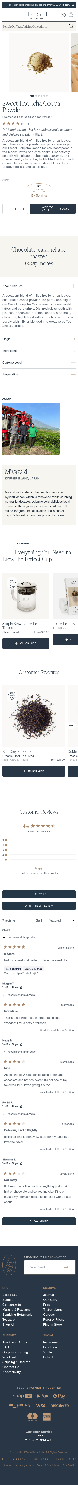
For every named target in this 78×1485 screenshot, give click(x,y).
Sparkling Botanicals (17, 1314)
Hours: (38, 1435)
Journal (48, 1294)
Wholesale (9, 1357)
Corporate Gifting (15, 1352)
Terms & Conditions (48, 1465)
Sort (39, 920)
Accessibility (11, 1372)
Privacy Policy (25, 1465)
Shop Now (64, 4)
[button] (71, 725)
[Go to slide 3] (39, 96)
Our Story (50, 1299)
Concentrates (12, 1304)
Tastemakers (52, 1309)
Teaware (8, 1319)
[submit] (66, 1267)
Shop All (8, 1324)
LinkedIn (49, 1357)
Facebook (50, 1347)
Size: (6, 180)
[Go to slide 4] (41, 96)
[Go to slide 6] (47, 96)
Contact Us (10, 1367)
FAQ (5, 1347)
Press (47, 1304)
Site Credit (69, 1465)
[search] (7, 15)
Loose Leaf (10, 1294)
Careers (49, 1314)
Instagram (50, 1342)
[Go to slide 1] (32, 96)
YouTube (49, 1352)
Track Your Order (14, 1342)
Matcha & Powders (16, 1309)
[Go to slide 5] (44, 96)
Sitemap (7, 1465)
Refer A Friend (54, 1319)
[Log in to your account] (63, 15)
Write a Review (47, 907)
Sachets (8, 1299)
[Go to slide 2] (36, 96)
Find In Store (52, 1324)
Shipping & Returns (16, 1362)
